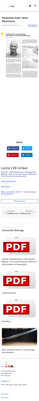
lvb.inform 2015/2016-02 (10, 25)
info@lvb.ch (5, 381)
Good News (5, 187)
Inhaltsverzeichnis (8, 181)
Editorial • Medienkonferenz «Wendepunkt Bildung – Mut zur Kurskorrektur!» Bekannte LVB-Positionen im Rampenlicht (19, 174)
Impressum (5, 397)
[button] (30, 5)
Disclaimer (4, 394)
